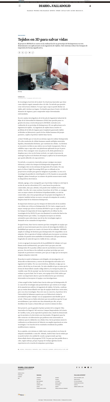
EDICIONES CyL (87, 0)
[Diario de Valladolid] (55, 6)
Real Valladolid (44, 10)
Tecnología (45, 349)
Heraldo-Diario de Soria (78, 383)
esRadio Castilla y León (78, 386)
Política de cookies (57, 400)
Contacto (20, 376)
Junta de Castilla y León (59, 349)
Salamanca (50, 349)
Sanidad (57, 377)
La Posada (57, 381)
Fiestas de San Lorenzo (41, 388)
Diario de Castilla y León (79, 377)
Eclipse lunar (50, 2)
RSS (19, 378)
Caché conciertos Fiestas (59, 2)
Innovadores (21, 35)
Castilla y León (65, 10)
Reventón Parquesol (42, 2)
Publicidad (20, 374)
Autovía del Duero (33, 2)
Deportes (52, 10)
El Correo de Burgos (78, 381)
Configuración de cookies (66, 400)
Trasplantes (35, 349)
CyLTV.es (76, 384)
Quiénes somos (21, 373)
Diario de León (77, 379)
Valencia (22, 349)
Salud (40, 349)
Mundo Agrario (58, 383)
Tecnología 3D (28, 349)
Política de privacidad (48, 400)
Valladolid (30, 10)
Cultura (72, 10)
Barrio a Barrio (82, 2)
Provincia (36, 10)
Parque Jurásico (68, 2)
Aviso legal (40, 400)
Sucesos (57, 379)
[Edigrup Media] (21, 394)
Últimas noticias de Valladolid (61, 388)
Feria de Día (26, 2)
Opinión (58, 10)
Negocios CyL (79, 10)
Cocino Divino (75, 2)
